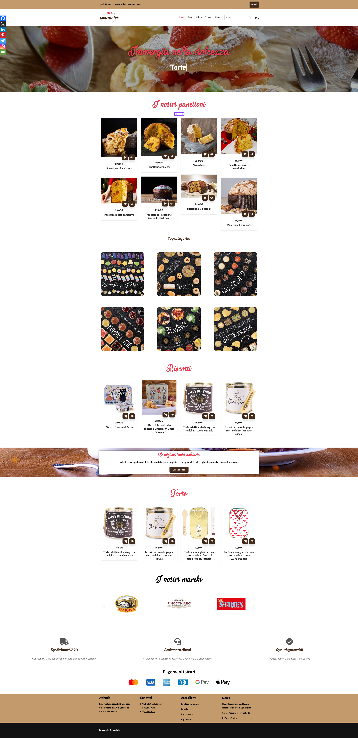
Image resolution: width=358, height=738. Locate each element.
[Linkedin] (3, 29)
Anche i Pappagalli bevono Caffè (236, 713)
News (217, 17)
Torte (179, 493)
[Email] (3, 52)
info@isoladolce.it (154, 704)
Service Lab (115, 730)
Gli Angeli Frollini (229, 718)
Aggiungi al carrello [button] (125, 157)
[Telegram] (3, 41)
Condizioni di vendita (190, 704)
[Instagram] (3, 46)
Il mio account (187, 714)
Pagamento (186, 719)
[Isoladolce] (109, 17)
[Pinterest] (3, 35)
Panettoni (179, 114)
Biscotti (179, 368)
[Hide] (1, 57)
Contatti (208, 17)
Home (181, 17)
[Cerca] (250, 17)
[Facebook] (3, 18)
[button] (104, 606)
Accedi (254, 4)
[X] (3, 24)
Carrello (184, 709)
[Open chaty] (350, 731)
